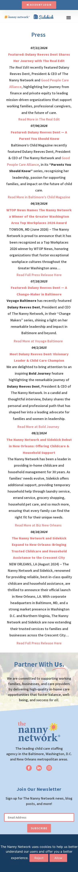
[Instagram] (49, 768)
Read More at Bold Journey (38, 426)
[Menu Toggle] (68, 17)
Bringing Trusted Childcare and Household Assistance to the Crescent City (39, 551)
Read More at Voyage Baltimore (39, 341)
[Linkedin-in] (39, 768)
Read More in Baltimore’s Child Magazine (39, 197)
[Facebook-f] (29, 768)
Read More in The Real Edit (39, 119)
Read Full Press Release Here (39, 275)
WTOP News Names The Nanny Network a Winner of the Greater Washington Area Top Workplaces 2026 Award (39, 216)
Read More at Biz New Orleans (38, 525)
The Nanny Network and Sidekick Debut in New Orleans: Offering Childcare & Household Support (39, 446)
